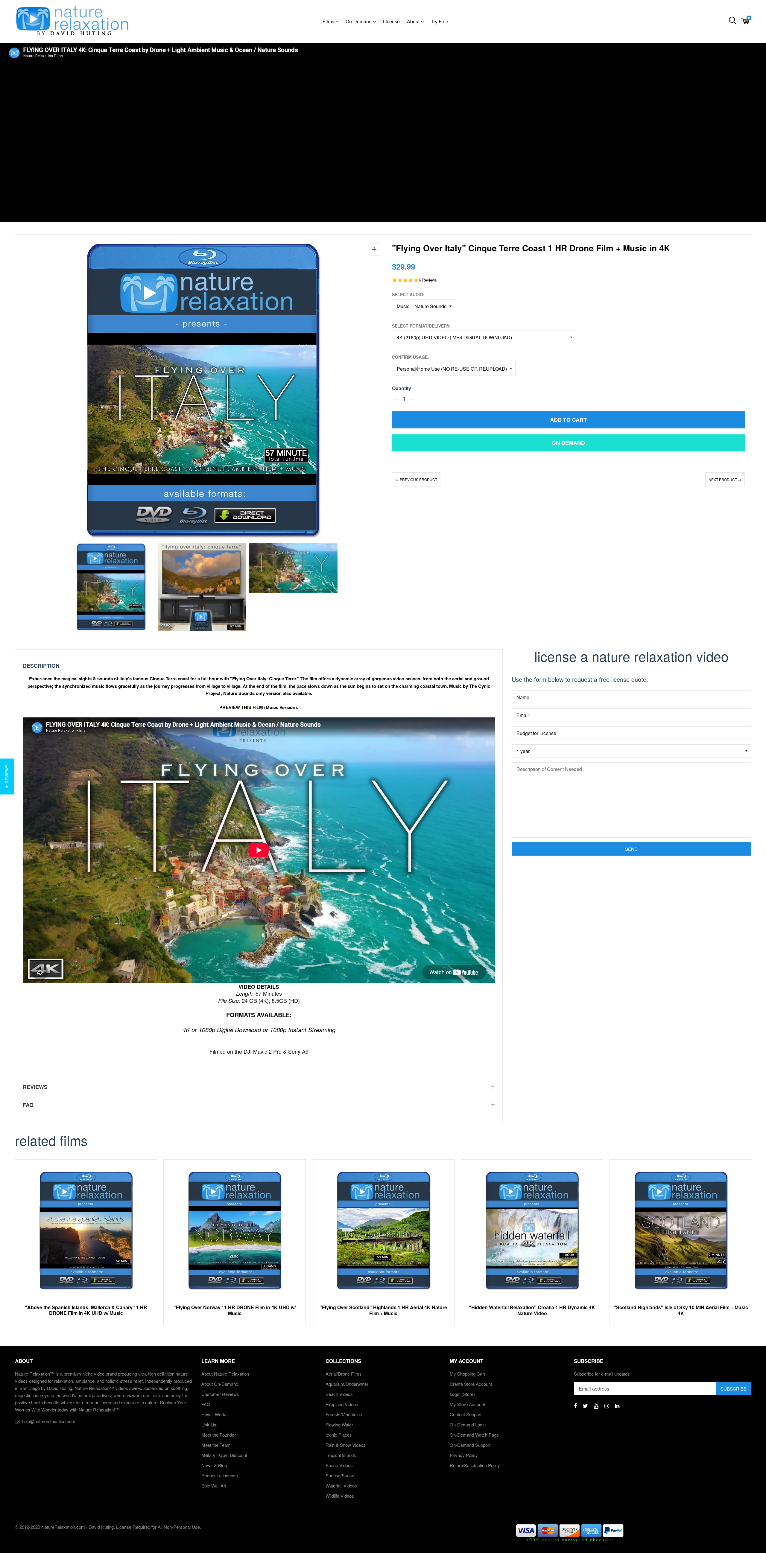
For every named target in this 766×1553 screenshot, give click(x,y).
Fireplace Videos (342, 1404)
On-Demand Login (468, 1424)
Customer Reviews (220, 1394)
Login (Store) (462, 1394)
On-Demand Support (470, 1445)
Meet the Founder (218, 1435)
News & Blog (214, 1465)
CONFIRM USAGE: (410, 357)
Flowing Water (339, 1424)
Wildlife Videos (340, 1496)
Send (631, 849)
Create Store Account (471, 1384)
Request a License (219, 1475)
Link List (209, 1424)
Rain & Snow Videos (346, 1445)
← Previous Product (416, 479)
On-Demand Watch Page (474, 1435)
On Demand (568, 443)
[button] (7, 777)
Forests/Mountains (344, 1414)
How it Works (214, 1414)
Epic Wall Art (213, 1485)
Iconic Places (339, 1435)
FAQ (205, 1404)
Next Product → (725, 479)
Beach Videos (339, 1394)
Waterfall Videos (341, 1485)
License (391, 21)
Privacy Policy (464, 1455)
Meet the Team (216, 1445)
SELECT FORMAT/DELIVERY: (421, 326)
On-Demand (359, 21)
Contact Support (465, 1414)
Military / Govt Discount (224, 1455)
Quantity (401, 388)
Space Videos (339, 1465)
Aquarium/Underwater (347, 1384)
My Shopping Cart (467, 1374)
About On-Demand (219, 1384)
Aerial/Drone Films (344, 1374)
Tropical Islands (341, 1455)
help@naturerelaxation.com (48, 1421)
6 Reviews (428, 280)
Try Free (439, 21)
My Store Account (467, 1404)
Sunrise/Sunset (340, 1475)
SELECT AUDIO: (408, 294)
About (414, 21)
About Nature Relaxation (225, 1374)
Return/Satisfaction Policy (475, 1465)
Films (329, 21)
